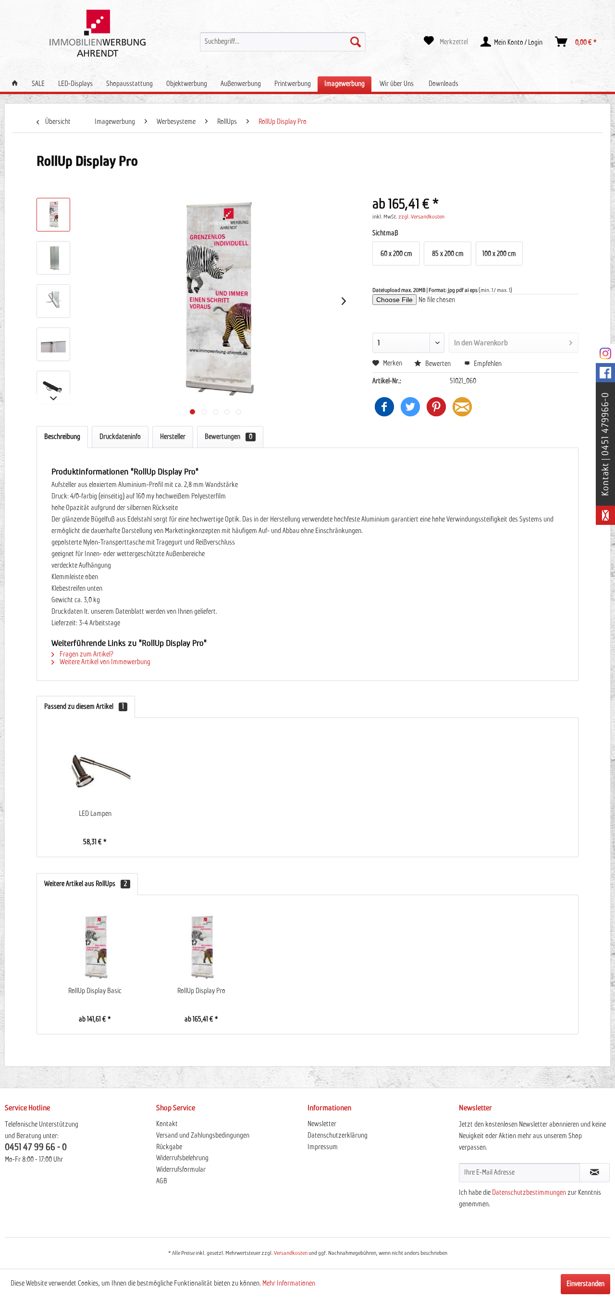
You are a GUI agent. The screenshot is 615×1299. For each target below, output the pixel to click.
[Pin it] (436, 407)
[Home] (15, 84)
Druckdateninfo (120, 437)
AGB (161, 1181)
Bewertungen (228, 437)
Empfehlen (487, 364)
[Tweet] (410, 407)
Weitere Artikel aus (85, 884)
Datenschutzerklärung (338, 1135)
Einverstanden (585, 1284)
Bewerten (438, 364)
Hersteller (172, 437)
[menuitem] (282, 41)
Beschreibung (62, 437)
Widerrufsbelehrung (182, 1158)
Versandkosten (291, 1253)
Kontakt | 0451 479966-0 (605, 444)
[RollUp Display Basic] (95, 948)
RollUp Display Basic (95, 991)
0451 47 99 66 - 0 (36, 1147)
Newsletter (322, 1124)
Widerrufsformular (181, 1169)
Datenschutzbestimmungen (529, 1193)
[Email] (462, 407)
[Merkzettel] (446, 41)
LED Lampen (95, 814)
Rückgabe (169, 1147)
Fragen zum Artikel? (85, 654)
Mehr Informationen (288, 1283)
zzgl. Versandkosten (421, 217)
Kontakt (167, 1124)
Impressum (323, 1147)
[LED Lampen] (95, 770)
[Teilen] (384, 407)
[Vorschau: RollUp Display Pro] (53, 214)
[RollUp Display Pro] (201, 948)
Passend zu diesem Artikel (84, 707)
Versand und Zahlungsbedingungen (202, 1135)
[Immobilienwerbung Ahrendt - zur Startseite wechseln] (97, 33)
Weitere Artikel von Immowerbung (104, 662)
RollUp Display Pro (201, 991)
